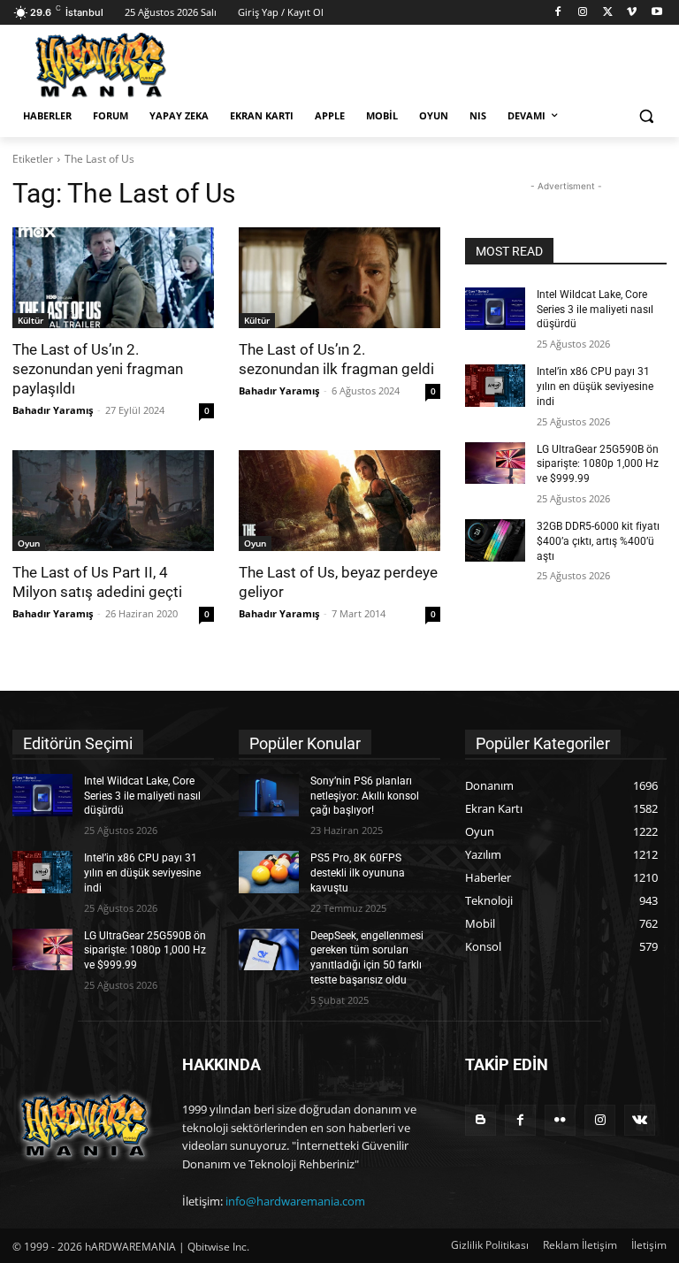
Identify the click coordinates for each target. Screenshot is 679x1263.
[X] (608, 13)
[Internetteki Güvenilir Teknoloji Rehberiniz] (132, 65)
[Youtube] (656, 13)
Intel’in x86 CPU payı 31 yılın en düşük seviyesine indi (595, 386)
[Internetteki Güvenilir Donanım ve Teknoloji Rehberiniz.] (84, 1126)
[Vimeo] (632, 13)
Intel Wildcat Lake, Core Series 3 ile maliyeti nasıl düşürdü (595, 309)
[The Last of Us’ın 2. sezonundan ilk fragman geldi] (339, 277)
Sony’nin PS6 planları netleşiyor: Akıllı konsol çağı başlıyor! (364, 796)
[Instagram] (583, 13)
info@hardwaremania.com (295, 1201)
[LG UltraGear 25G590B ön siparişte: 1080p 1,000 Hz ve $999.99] (495, 463)
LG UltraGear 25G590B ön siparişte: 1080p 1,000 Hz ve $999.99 (598, 464)
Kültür (30, 320)
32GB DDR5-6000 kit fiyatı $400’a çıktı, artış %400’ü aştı (598, 541)
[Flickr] (560, 1120)
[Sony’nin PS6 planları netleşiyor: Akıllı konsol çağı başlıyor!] (269, 795)
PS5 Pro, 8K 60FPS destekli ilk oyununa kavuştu (357, 873)
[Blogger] (480, 1120)
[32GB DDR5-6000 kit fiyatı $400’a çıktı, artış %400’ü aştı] (495, 540)
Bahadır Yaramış (52, 410)
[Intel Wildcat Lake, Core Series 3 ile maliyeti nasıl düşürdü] (495, 308)
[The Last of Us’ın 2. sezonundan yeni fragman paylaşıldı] (113, 277)
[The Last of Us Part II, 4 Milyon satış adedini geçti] (113, 500)
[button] (646, 116)
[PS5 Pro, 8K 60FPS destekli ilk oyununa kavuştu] (269, 872)
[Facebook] (558, 13)
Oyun (29, 543)
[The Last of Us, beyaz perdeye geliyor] (339, 500)
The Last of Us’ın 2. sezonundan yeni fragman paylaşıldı (97, 369)
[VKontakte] (639, 1120)
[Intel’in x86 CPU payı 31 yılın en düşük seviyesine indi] (495, 385)
